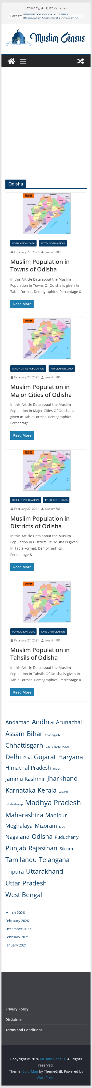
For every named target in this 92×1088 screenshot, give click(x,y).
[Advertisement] (46, 130)
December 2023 (18, 928)
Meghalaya (19, 825)
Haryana (70, 756)
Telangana (54, 859)
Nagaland (17, 837)
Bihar (35, 733)
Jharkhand (62, 778)
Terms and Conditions (23, 1029)
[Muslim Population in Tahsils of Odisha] (46, 602)
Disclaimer (14, 1019)
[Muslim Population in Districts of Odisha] (46, 471)
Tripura (14, 871)
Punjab (15, 847)
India (56, 768)
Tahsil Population (53, 631)
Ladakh (63, 791)
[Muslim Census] (11, 61)
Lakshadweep (14, 804)
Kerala (47, 790)
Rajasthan (42, 847)
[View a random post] (81, 61)
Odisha (42, 836)
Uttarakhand (44, 871)
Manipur (56, 815)
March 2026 (15, 912)
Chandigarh (52, 735)
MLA (62, 826)
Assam (15, 733)
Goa (27, 757)
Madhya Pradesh (53, 802)
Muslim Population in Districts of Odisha (40, 522)
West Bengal (23, 894)
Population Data (23, 243)
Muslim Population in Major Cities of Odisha (41, 390)
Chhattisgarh (24, 745)
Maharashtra (24, 814)
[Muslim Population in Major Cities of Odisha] (46, 339)
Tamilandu (21, 859)
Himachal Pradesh (28, 767)
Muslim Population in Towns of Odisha (40, 265)
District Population (25, 500)
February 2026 (17, 920)
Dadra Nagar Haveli (57, 746)
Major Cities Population (28, 368)
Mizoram (46, 825)
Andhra (43, 721)
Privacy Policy (16, 1009)
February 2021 (17, 937)
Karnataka (20, 790)
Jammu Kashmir (25, 778)
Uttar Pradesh (26, 883)
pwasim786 (53, 252)
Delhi (13, 756)
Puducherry (67, 837)
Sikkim (66, 849)
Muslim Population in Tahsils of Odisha (40, 653)
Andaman (17, 722)
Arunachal (69, 722)
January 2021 (16, 945)
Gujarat (45, 756)
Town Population (53, 243)
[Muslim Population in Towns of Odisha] (46, 214)
